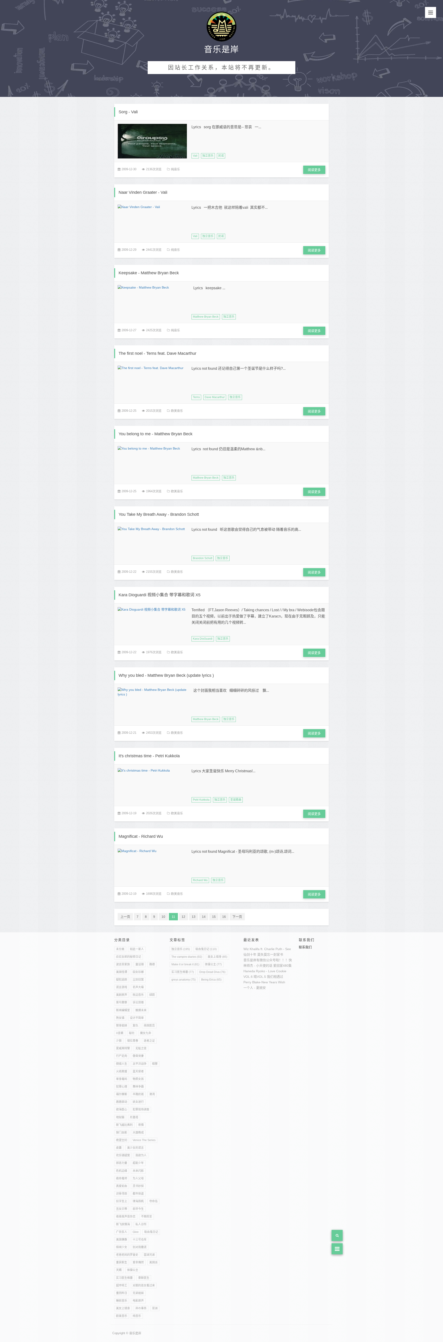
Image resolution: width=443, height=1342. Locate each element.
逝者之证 (149, 1040)
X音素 (119, 1033)
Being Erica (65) (211, 979)
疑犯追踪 (121, 979)
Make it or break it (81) (185, 964)
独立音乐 (207, 155)
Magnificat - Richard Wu (141, 836)
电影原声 (138, 1300)
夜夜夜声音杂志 (125, 1216)
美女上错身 (123, 1308)
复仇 (135, 1025)
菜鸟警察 (121, 1002)
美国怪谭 (121, 972)
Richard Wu (200, 880)
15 (214, 917)
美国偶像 (121, 1239)
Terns (196, 397)
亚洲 (155, 1308)
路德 (152, 964)
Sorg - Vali (128, 112)
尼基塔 (134, 1117)
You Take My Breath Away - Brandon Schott (159, 514)
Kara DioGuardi (203, 638)
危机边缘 (121, 1170)
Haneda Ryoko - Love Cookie (264, 971)
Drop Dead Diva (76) (212, 972)
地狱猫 (120, 1117)
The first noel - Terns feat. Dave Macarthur (157, 353)
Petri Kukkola (201, 799)
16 (224, 917)
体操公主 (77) (213, 964)
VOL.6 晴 (250, 976)
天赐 (119, 1270)
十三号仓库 (140, 1239)
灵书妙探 (138, 1186)
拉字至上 (121, 1201)
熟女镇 (120, 1018)
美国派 (153, 1262)
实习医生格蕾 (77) (182, 972)
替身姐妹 (121, 1025)
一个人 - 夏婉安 (254, 988)
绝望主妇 (121, 1140)
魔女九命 (145, 1033)
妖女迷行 (138, 1101)
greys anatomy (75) (183, 979)
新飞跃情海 (123, 1224)
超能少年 (138, 1163)
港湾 (152, 1094)
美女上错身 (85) (217, 956)
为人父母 (138, 1178)
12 (183, 917)
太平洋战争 (140, 1063)
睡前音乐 (121, 1300)
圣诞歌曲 (235, 799)
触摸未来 (141, 1010)
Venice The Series (144, 1140)
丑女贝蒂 (121, 1209)
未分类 (120, 949)
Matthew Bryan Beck (206, 316)
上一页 (125, 917)
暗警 (155, 1063)
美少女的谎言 (135, 1147)
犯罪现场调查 (141, 1109)
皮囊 (119, 1147)
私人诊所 (141, 1224)
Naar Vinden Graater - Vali (143, 192)
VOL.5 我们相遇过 (270, 976)
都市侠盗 (138, 1193)
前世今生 (138, 1209)
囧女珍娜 (138, 972)
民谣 (221, 155)
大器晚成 (138, 1132)
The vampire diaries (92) (186, 956)
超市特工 (121, 1285)
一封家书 (276, 954)
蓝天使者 (138, 1071)
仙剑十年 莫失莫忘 (256, 954)
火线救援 (121, 1071)
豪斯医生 (143, 1277)
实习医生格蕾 (124, 1277)
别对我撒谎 (140, 1247)
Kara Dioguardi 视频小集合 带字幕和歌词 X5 (160, 595)
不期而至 (146, 1216)
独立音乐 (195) (180, 949)
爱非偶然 (138, 1262)
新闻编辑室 (123, 1010)
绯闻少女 (121, 1247)
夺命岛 (153, 1201)
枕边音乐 (138, 994)
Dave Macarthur (215, 397)
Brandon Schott (202, 558)
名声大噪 (138, 987)
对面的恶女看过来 (144, 1285)
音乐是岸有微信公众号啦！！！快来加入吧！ (275, 960)
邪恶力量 (121, 1163)
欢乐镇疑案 (123, 1155)
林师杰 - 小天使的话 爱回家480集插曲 (270, 965)
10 (163, 917)
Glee (136, 1232)
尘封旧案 (138, 979)
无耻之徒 (141, 1048)
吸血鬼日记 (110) (206, 949)
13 (193, 917)
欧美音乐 (177, 410)
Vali (195, 155)
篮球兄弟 (149, 1254)
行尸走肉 (121, 1056)
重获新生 (121, 1262)
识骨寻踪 (121, 1193)
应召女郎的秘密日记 (128, 956)
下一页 (237, 917)
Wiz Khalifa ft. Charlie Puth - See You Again (274, 949)
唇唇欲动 (121, 1101)
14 (204, 917)
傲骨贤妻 (138, 1056)
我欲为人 (141, 1155)
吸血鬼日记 (151, 1232)
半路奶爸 (138, 1094)
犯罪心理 (121, 1086)
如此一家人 (137, 949)
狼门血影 (121, 1132)
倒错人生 (121, 1063)
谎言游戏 (121, 987)
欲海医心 (121, 1109)
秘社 (132, 1033)
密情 (141, 1125)
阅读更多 (314, 170)
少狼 (119, 1040)
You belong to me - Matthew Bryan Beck (155, 434)
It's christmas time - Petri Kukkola (149, 756)
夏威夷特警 (123, 1048)
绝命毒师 (121, 1178)
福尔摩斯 (121, 1094)
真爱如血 (121, 1186)
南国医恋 (149, 1025)
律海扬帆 (138, 1201)
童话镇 (139, 964)
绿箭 (152, 994)
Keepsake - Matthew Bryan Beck (149, 273)
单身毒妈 (121, 1079)
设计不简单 (137, 1018)
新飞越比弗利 (124, 1125)
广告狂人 (121, 1232)
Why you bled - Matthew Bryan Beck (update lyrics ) (166, 675)
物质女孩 (138, 1079)
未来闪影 (138, 1170)
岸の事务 (141, 1308)
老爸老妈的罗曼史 (127, 1254)
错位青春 (132, 1040)
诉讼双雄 (138, 1002)
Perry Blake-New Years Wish (264, 982)
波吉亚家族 (123, 964)
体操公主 (132, 1270)
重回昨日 (121, 1293)
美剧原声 (121, 994)
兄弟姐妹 (138, 1293)
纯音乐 (175, 169)
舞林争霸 (138, 1086)
